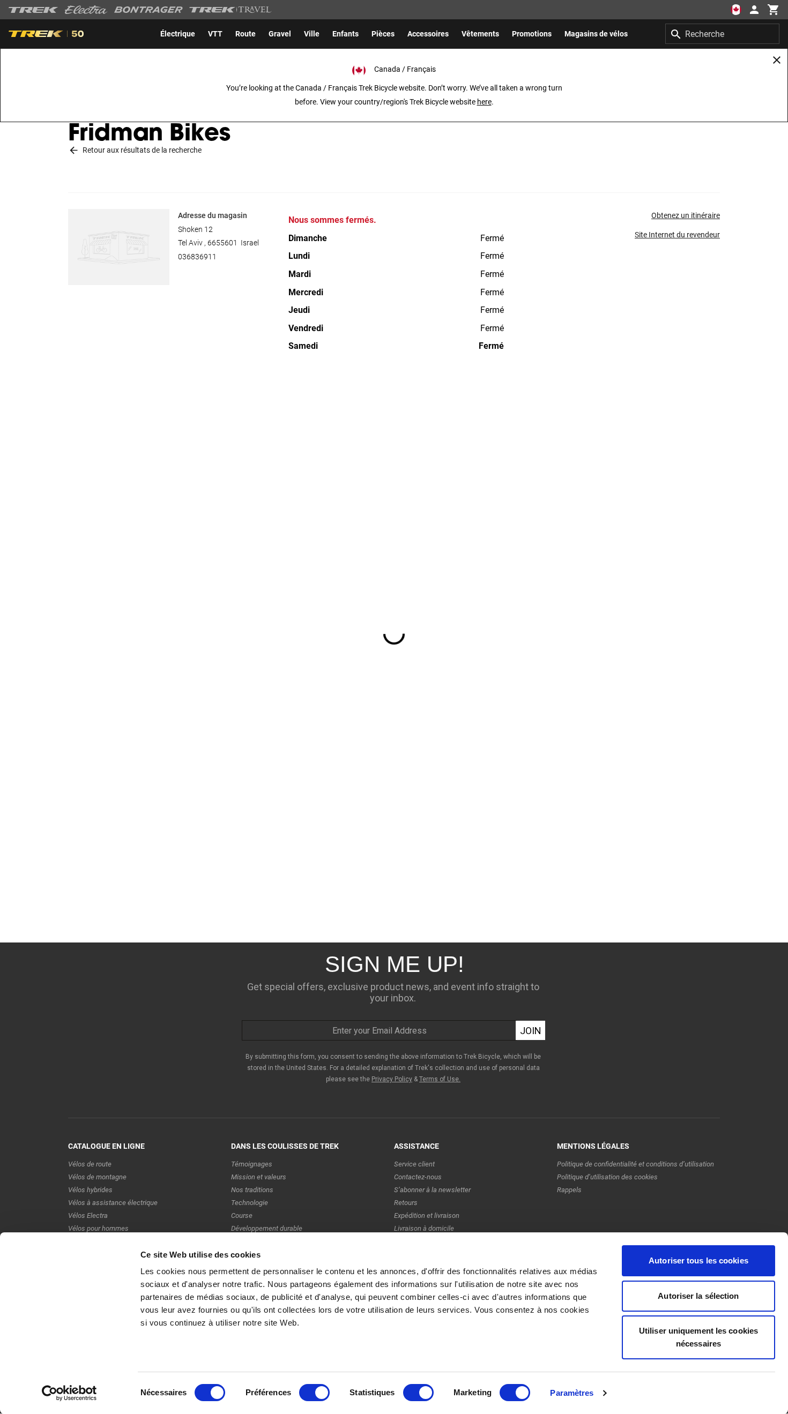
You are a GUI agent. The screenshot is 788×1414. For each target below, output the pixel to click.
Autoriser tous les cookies (698, 1260)
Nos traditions (252, 1190)
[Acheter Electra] (86, 9)
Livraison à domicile (424, 1228)
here (484, 102)
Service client (414, 1164)
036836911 (197, 256)
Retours (406, 1203)
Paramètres (571, 1392)
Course (241, 1215)
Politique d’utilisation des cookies (607, 1177)
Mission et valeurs (258, 1177)
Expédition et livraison (426, 1215)
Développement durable (266, 1228)
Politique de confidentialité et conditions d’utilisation (635, 1164)
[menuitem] (178, 33)
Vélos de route (89, 1164)
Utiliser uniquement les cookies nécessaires (698, 1337)
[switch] (314, 1392)
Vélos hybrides (90, 1190)
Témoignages (251, 1164)
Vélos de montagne (97, 1177)
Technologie (249, 1203)
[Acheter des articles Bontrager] (148, 9)
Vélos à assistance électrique (113, 1203)
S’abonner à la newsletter (432, 1190)
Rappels (569, 1190)
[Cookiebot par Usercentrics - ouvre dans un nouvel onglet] (69, 1393)
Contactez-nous (418, 1177)
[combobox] (722, 34)
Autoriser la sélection (698, 1295)
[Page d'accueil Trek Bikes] (33, 10)
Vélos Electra (88, 1215)
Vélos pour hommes (98, 1228)
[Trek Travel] (230, 9)
